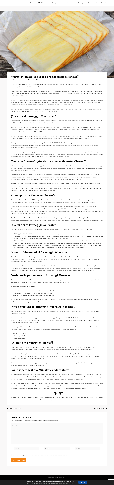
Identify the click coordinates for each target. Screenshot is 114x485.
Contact (103, 3)
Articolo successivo (100, 408)
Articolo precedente (14, 408)
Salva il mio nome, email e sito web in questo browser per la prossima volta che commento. (40, 455)
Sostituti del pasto (70, 3)
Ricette (32, 3)
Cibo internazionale (44, 3)
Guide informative (93, 3)
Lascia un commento (17, 80)
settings (71, 483)
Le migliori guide (57, 3)
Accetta (83, 482)
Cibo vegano (82, 3)
